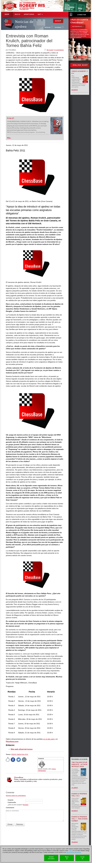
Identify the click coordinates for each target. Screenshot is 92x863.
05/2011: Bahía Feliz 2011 (19, 754)
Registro (25, 805)
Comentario (10, 807)
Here (70, 850)
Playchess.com (12, 741)
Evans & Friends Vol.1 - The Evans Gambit (80, 819)
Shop (7, 14)
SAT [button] (39, 14)
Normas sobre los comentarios (16, 795)
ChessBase (18, 777)
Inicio (17, 14)
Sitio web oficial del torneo (22, 749)
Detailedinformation (51, 858)
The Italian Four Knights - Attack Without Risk (80, 764)
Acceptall (82, 858)
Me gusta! (50, 50)
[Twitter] (18, 759)
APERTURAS (29, 14)
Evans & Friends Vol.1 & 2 (79, 795)
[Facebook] (13, 759)
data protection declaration (73, 852)
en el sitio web (48, 739)
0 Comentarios (59, 50)
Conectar (81, 15)
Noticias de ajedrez (24, 24)
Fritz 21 (10, 118)
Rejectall (67, 858)
